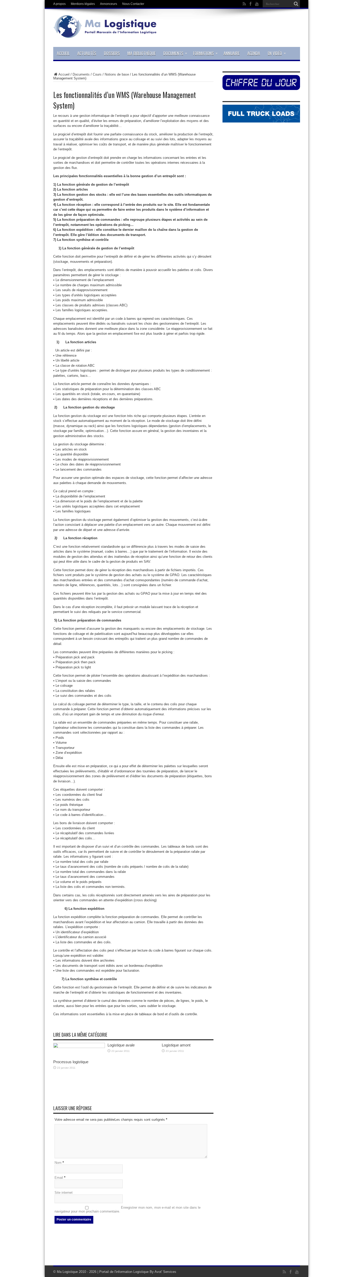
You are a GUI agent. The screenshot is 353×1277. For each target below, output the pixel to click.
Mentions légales (83, 4)
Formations (203, 53)
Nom (58, 1163)
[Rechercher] (296, 4)
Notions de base (117, 74)
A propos (59, 4)
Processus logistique (70, 1062)
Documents (173, 53)
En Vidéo (275, 53)
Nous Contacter (133, 4)
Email (59, 1178)
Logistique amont (176, 1045)
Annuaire (232, 53)
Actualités (86, 53)
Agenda (253, 53)
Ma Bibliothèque (141, 53)
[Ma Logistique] (105, 34)
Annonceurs (108, 4)
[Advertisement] (176, 1248)
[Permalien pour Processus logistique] (79, 1047)
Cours (97, 74)
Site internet (64, 1192)
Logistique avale (121, 1045)
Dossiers (112, 53)
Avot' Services (165, 1272)
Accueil (63, 53)
